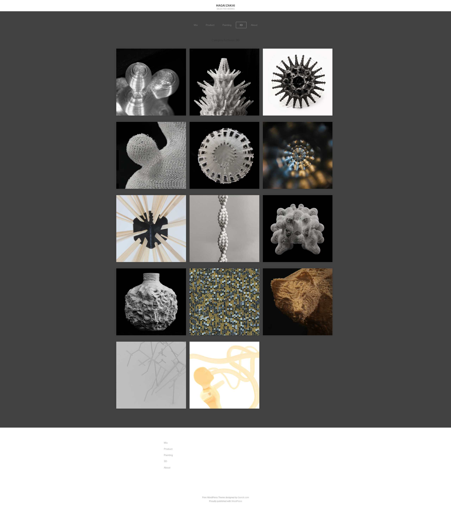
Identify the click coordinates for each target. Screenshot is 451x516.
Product (210, 25)
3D (241, 25)
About (254, 25)
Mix (196, 25)
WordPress (236, 501)
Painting (227, 25)
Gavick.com (243, 497)
